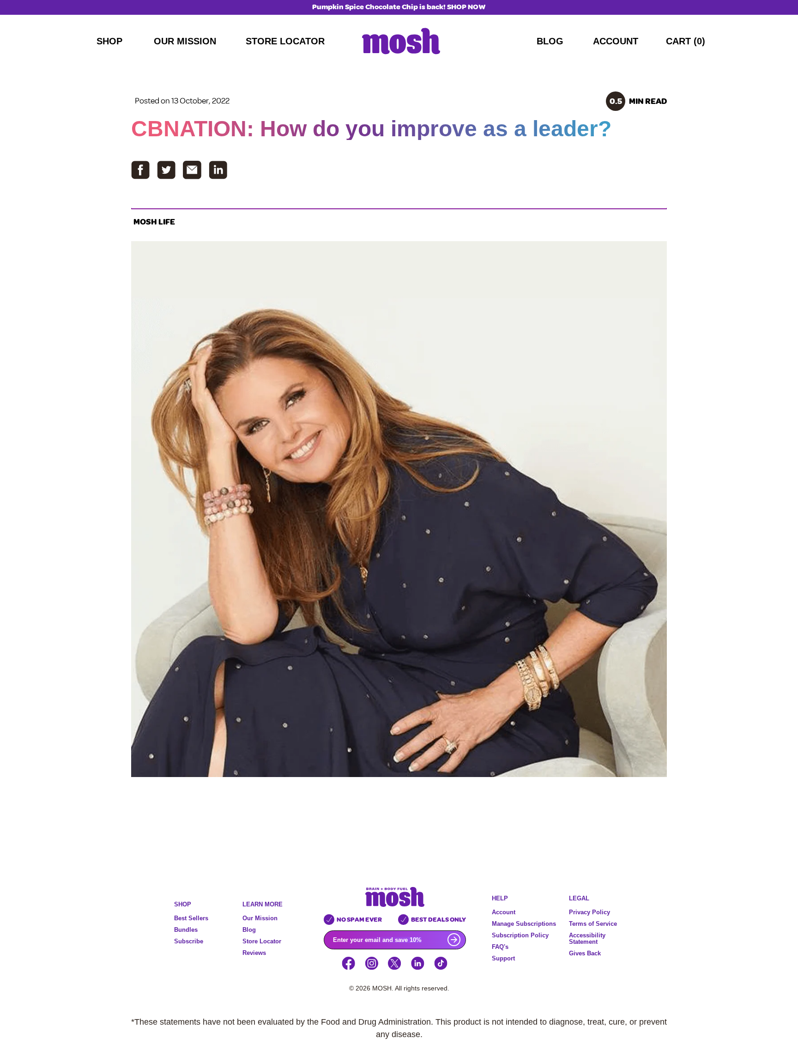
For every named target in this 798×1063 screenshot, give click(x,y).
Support (503, 958)
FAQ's (500, 946)
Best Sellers (191, 918)
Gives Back (585, 953)
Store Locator (285, 41)
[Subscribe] (456, 939)
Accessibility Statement (587, 938)
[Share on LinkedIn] (218, 170)
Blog (550, 41)
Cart (685, 41)
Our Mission (185, 41)
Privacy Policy (589, 912)
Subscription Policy (520, 935)
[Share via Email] (192, 170)
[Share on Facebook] (140, 170)
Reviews (254, 952)
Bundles (186, 929)
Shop (109, 41)
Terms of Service (593, 923)
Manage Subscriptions (524, 923)
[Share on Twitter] (166, 170)
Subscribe (188, 941)
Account (615, 41)
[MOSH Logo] (401, 41)
